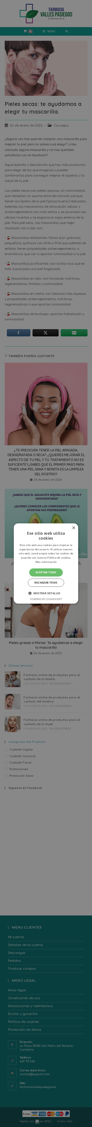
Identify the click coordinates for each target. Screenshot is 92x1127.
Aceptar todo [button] (46, 572)
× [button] (73, 528)
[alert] (46, 563)
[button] (46, 593)
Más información (46, 562)
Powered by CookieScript (46, 599)
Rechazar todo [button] (45, 582)
